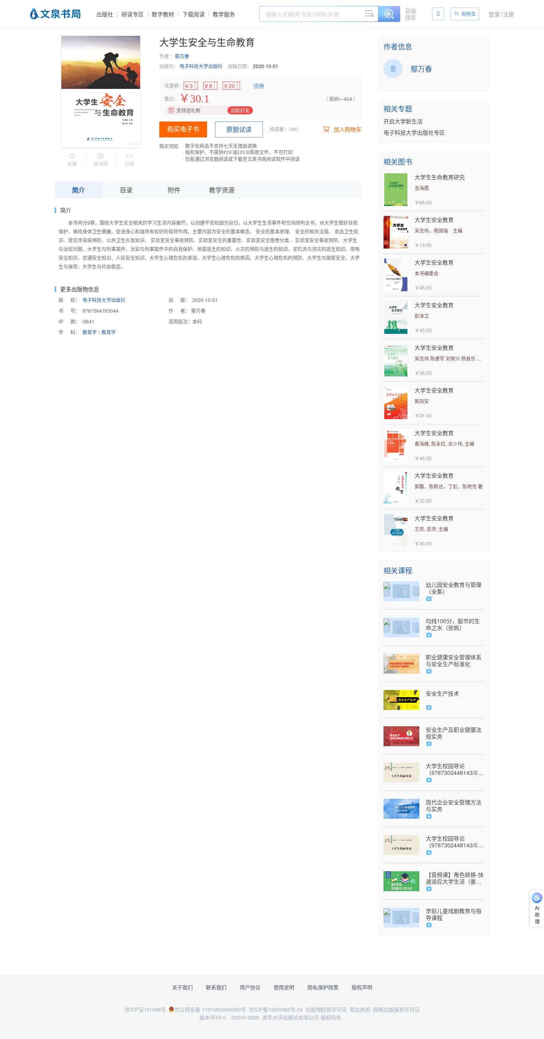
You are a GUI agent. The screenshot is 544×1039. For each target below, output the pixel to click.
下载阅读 (193, 14)
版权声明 (362, 987)
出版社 (104, 14)
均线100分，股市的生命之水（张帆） (453, 624)
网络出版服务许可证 (396, 1009)
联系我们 (216, 987)
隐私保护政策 (323, 987)
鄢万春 (182, 56)
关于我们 (182, 987)
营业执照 (360, 1009)
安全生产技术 (442, 693)
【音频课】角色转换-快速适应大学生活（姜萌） (454, 878)
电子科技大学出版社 (201, 66)
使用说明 (284, 987)
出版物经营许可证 (326, 1009)
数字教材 (163, 14)
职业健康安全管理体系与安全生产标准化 (453, 660)
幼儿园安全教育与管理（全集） (453, 588)
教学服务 (224, 14)
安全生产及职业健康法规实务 (453, 733)
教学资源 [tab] (222, 189)
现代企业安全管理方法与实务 (453, 805)
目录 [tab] (126, 189)
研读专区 (132, 14)
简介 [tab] (78, 189)
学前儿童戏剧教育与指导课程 (453, 914)
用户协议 (250, 987)
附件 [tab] (174, 189)
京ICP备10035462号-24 (276, 1009)
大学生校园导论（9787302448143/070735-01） (455, 769)
